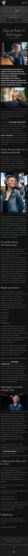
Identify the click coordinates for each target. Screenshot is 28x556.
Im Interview (4, 491)
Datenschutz (10, 541)
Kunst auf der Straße (20, 228)
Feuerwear (5, 318)
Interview (20, 276)
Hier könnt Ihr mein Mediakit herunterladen (13, 358)
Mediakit (13, 538)
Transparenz (21, 538)
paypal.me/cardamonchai (8, 527)
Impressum (18, 541)
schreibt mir (4, 271)
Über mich (6, 538)
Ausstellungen (5, 219)
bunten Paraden (14, 223)
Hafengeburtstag (17, 234)
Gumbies (4, 315)
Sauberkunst (6, 323)
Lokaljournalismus (6, 456)
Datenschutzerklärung (13, 17)
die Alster (6, 228)
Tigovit (4, 320)
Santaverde (5, 312)
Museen (13, 232)
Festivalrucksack (5, 253)
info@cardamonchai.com (8, 499)
